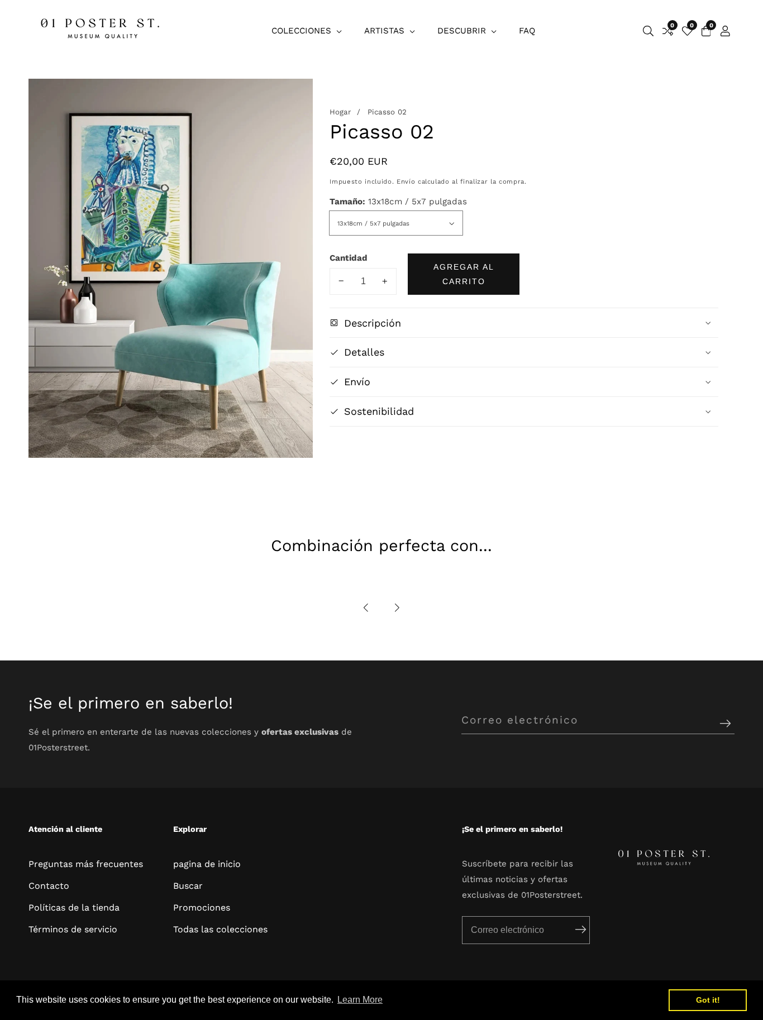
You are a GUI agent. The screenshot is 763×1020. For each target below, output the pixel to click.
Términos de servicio (72, 929)
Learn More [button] (360, 999)
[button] (366, 608)
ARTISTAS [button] (385, 31)
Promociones (201, 907)
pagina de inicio (207, 864)
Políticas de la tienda (74, 907)
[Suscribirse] (725, 724)
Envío (406, 181)
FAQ (527, 31)
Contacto (48, 885)
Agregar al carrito (463, 273)
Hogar (340, 112)
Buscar (188, 885)
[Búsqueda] (648, 31)
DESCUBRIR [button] (463, 31)
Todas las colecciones (220, 929)
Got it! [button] (708, 999)
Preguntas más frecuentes (85, 864)
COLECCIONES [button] (302, 31)
